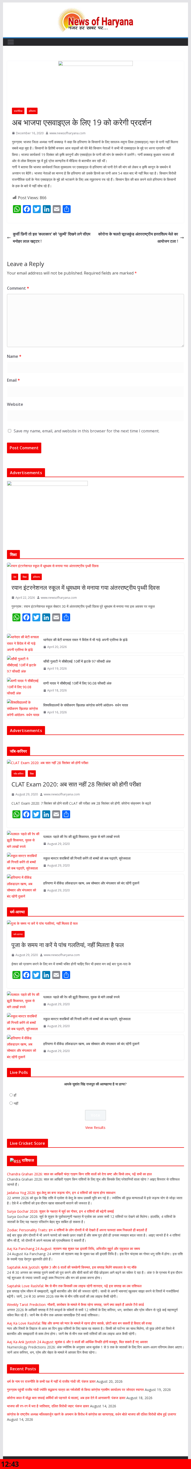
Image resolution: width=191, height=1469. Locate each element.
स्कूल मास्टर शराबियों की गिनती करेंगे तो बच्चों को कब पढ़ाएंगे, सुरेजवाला (87, 858)
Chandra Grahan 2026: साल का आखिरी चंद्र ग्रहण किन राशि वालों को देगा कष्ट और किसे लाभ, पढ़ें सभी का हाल (79, 1174)
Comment (18, 288)
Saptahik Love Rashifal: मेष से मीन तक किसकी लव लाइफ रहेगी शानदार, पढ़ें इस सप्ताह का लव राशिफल (74, 1286)
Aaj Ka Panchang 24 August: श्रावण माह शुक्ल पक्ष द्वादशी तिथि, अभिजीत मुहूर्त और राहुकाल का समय (73, 1248)
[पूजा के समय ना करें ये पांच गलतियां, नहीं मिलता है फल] (95, 923)
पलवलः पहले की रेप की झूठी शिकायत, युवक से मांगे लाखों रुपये (81, 836)
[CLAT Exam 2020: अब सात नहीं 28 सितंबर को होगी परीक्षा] (95, 763)
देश (14, 577)
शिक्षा (25, 577)
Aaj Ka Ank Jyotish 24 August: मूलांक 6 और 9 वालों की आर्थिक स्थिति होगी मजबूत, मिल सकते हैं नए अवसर (77, 1341)
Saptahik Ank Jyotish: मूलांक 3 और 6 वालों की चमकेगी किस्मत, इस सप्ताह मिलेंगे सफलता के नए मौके (72, 1267)
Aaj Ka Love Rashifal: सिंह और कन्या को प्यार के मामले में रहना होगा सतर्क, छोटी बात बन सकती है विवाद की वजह (79, 1323)
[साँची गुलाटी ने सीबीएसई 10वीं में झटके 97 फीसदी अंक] (23, 665)
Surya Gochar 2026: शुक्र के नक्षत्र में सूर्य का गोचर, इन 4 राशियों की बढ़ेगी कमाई (60, 1211)
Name (14, 356)
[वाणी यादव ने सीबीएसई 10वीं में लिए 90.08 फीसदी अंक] (23, 687)
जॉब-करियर (18, 773)
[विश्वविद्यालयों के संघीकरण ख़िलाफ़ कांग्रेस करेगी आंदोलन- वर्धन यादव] (23, 708)
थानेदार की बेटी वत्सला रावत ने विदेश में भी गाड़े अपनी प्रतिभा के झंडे (85, 639)
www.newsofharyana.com (67, 133)
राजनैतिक (18, 111)
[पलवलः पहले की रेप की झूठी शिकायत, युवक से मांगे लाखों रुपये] (23, 840)
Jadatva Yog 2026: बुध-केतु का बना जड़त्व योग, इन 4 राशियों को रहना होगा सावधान (61, 1192)
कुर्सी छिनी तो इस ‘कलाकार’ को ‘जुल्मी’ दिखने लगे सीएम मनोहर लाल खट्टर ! (51, 237)
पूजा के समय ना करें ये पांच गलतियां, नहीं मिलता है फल (67, 945)
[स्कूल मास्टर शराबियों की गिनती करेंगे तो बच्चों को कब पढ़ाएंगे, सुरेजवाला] (23, 862)
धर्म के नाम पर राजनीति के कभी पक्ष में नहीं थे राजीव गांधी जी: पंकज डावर (51, 1381)
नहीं (16, 1103)
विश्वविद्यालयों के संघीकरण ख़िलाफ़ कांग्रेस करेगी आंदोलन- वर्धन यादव (85, 705)
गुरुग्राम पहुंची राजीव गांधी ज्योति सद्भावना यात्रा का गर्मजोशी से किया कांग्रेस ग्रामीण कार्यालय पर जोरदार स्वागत (75, 1389)
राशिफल (28, 1160)
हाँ (15, 1095)
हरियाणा (32, 111)
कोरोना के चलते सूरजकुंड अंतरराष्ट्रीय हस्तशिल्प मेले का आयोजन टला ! (138, 237)
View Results (95, 1127)
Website (15, 404)
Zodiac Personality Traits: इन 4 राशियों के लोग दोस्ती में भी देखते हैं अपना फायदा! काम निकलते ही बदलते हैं (77, 1230)
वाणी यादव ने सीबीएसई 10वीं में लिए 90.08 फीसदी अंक (77, 683)
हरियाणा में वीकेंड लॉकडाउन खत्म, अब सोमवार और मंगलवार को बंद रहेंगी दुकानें (91, 883)
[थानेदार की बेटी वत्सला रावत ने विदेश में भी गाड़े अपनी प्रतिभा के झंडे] (23, 643)
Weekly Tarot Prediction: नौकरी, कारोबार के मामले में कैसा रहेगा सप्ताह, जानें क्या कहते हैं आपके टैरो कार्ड (75, 1304)
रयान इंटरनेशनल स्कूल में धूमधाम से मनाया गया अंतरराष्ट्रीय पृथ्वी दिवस (85, 587)
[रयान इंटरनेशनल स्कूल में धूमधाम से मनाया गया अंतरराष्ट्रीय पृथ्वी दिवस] (95, 566)
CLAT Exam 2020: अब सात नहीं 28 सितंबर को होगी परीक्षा (76, 784)
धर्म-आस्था (18, 934)
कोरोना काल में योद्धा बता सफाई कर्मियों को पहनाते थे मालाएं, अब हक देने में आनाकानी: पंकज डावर (66, 1397)
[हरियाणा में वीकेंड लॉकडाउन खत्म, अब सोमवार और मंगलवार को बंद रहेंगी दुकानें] (23, 886)
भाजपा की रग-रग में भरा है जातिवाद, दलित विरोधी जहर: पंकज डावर (48, 1406)
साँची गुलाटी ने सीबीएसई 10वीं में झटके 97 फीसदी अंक (77, 661)
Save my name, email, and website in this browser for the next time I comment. (86, 431)
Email (13, 380)
